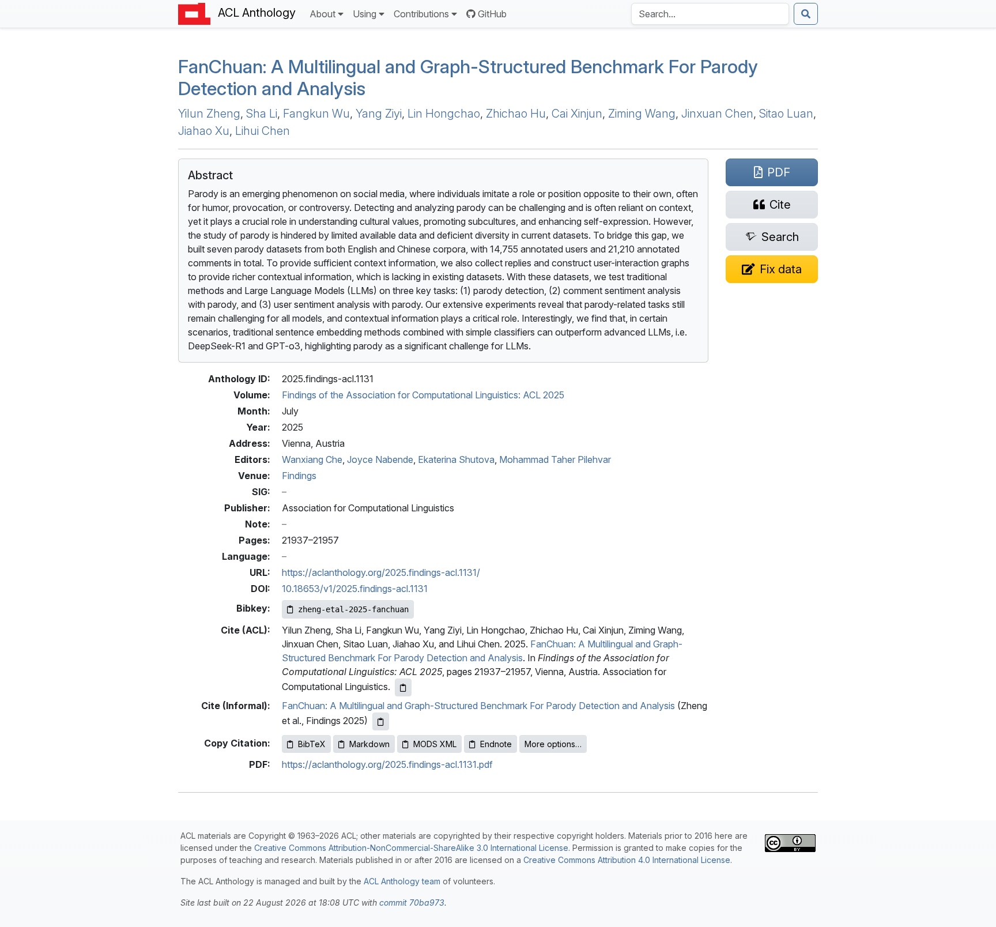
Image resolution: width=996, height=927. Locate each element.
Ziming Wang (642, 113)
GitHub (492, 14)
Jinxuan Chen (717, 113)
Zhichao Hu (516, 113)
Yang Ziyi (379, 113)
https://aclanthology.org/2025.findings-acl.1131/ (381, 572)
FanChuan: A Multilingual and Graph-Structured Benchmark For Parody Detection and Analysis (478, 705)
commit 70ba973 (411, 902)
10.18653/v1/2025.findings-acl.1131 (355, 588)
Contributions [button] (421, 14)
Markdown (369, 744)
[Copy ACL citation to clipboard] (403, 687)
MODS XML (434, 744)
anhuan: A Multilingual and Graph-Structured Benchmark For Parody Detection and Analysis (468, 77)
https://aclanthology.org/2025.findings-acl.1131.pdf (387, 764)
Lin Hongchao (444, 113)
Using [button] (364, 14)
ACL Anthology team (402, 881)
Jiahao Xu (203, 131)
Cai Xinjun (577, 113)
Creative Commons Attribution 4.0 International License (626, 860)
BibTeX (312, 744)
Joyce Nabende (380, 459)
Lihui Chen (262, 131)
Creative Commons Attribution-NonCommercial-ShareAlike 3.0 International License (411, 848)
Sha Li (261, 113)
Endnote (496, 744)
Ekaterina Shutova (456, 459)
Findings (299, 475)
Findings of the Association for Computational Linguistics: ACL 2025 (423, 395)
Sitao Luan (786, 113)
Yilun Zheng (209, 113)
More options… (553, 744)
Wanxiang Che (312, 459)
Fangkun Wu (316, 113)
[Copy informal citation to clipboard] (380, 721)
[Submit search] (806, 14)
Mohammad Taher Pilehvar (555, 459)
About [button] (322, 14)
